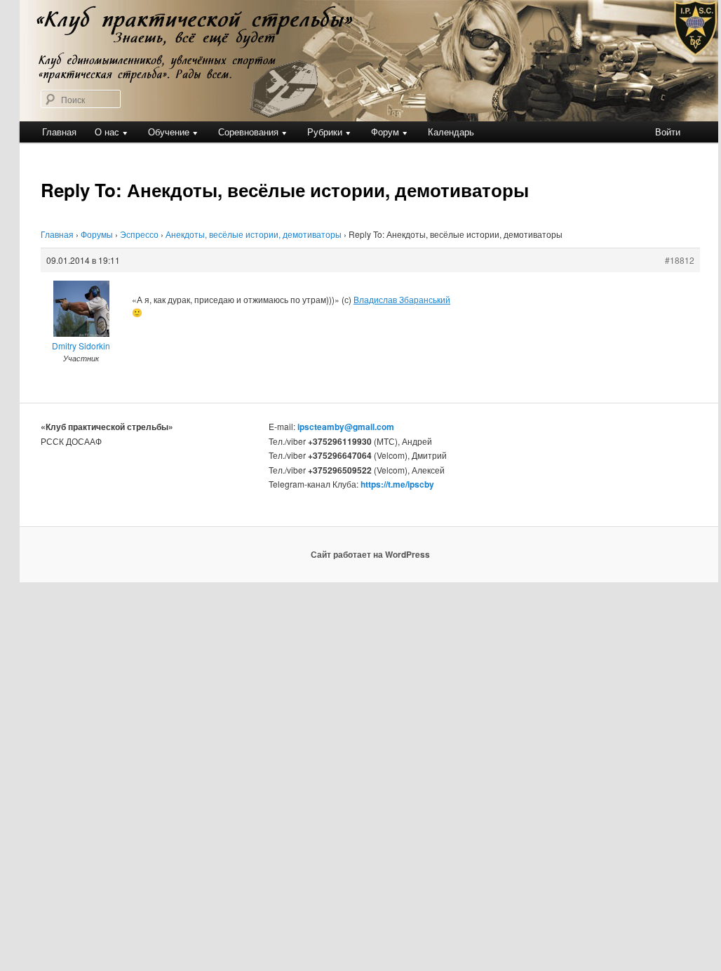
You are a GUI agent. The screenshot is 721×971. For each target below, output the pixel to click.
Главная (59, 131)
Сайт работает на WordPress (370, 554)
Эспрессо (139, 234)
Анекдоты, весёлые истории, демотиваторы (254, 234)
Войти (667, 131)
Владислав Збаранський (401, 299)
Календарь (451, 131)
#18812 (679, 260)
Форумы (97, 234)
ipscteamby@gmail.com (345, 426)
